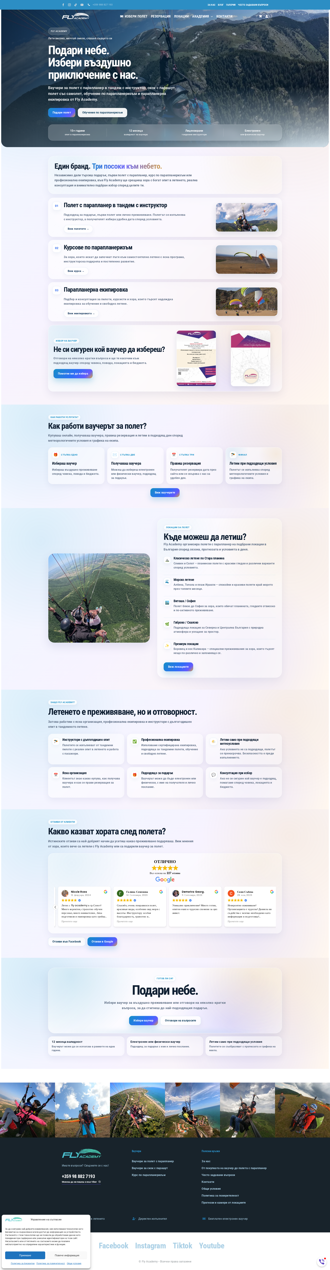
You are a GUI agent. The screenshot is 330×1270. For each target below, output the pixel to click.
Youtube (211, 1245)
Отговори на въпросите (180, 1020)
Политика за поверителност (50, 1263)
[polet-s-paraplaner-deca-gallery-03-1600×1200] (247, 1083)
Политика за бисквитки (23, 1263)
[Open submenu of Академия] (211, 16)
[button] (55, 907)
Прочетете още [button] (67, 921)
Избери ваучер (143, 1020)
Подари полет (62, 112)
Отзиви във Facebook (66, 941)
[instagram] (69, 4)
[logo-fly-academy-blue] (81, 1150)
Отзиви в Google (102, 941)
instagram (150, 1245)
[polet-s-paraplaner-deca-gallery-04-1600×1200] (302, 1083)
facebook (113, 1245)
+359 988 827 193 (103, 4)
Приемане (25, 1255)
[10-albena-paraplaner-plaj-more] (137, 1083)
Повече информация (67, 1255)
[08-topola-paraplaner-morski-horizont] (192, 1083)
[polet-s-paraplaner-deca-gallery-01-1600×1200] (27, 1083)
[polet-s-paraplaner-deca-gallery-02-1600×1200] (82, 1083)
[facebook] (63, 4)
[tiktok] (75, 4)
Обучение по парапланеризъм (102, 112)
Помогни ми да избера (73, 373)
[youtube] (82, 4)
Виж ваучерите (165, 492)
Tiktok (182, 1245)
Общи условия (74, 1263)
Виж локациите (178, 666)
